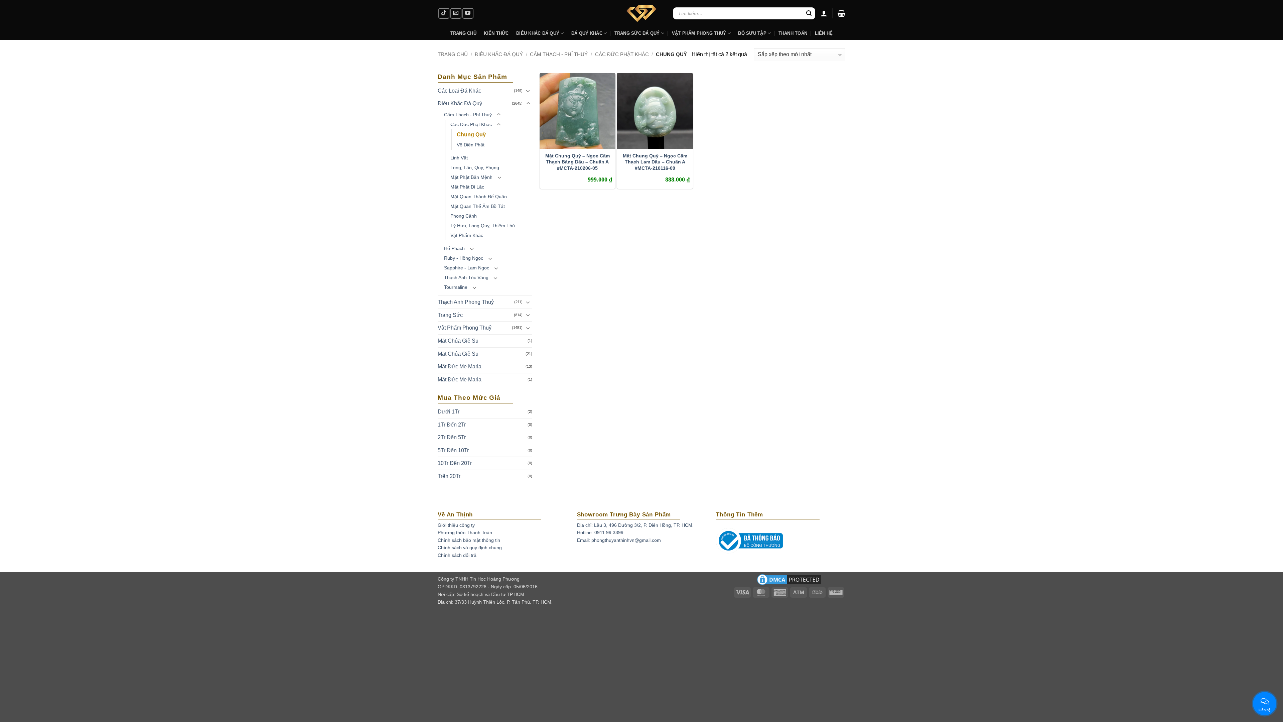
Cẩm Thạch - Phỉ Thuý (559, 54)
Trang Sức (450, 315)
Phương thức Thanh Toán (465, 532)
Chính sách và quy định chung (470, 547)
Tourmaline (455, 287)
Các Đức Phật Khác (622, 54)
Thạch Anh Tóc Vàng (466, 277)
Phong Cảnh (463, 216)
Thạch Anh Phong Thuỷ (466, 302)
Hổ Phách (454, 248)
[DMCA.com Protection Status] (789, 581)
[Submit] (809, 13)
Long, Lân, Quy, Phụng (474, 167)
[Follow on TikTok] (443, 13)
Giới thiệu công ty (456, 525)
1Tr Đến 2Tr (452, 425)
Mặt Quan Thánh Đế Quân (478, 196)
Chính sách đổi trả (457, 555)
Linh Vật (459, 157)
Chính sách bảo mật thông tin (469, 540)
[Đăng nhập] (824, 13)
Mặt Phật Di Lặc (467, 187)
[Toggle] (528, 91)
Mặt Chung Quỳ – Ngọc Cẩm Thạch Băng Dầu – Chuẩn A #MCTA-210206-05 (577, 161)
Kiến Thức (496, 33)
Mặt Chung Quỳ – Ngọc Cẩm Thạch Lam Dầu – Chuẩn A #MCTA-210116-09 (655, 161)
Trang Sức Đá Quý (637, 33)
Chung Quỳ (471, 134)
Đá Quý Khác (586, 33)
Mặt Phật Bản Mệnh (471, 177)
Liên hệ (824, 33)
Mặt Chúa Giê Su (458, 341)
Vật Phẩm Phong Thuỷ (699, 33)
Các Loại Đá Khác (459, 91)
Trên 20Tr (449, 476)
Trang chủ (453, 54)
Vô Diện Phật (470, 144)
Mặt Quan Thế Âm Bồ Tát (477, 206)
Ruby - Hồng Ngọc (463, 258)
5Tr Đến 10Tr (453, 450)
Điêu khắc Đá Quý (537, 33)
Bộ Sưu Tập (752, 33)
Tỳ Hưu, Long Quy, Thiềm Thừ (482, 225)
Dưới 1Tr (448, 411)
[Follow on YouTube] (467, 13)
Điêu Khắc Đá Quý (499, 54)
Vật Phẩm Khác (466, 235)
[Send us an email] (455, 13)
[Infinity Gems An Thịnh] (641, 13)
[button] (841, 13)
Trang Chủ (463, 33)
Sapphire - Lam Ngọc (466, 267)
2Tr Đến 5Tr (452, 437)
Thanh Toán (793, 33)
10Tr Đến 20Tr (455, 463)
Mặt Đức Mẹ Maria (459, 366)
